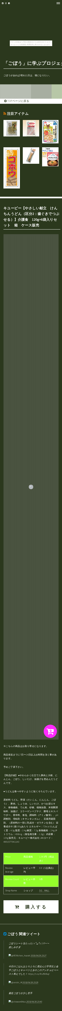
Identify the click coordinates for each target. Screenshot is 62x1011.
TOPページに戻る (17, 101)
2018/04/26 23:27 (38, 955)
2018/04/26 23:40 (34, 1001)
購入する (33, 907)
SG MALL (44, 890)
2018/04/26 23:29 (30, 982)
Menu (57, 3)
